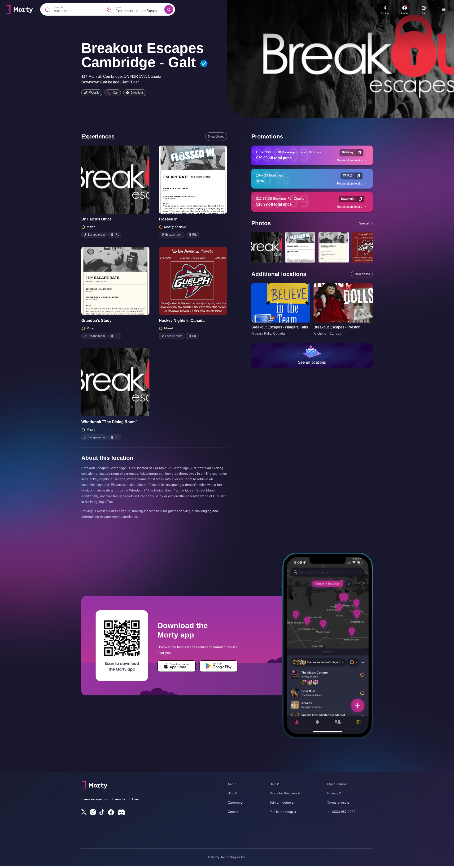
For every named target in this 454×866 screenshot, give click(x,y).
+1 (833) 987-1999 (341, 812)
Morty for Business (283, 793)
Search (58, 7)
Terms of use (337, 802)
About (232, 784)
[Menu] (443, 9)
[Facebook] (111, 812)
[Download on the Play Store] (218, 666)
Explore (385, 13)
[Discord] (121, 812)
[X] (84, 811)
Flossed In (168, 219)
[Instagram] (93, 812)
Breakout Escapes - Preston (337, 327)
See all (364, 223)
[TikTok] (102, 812)
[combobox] (139, 11)
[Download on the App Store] (176, 666)
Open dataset (337, 784)
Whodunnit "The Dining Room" (109, 422)
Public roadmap (281, 812)
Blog (231, 793)
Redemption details (349, 160)
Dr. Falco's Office (96, 219)
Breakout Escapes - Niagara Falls (279, 327)
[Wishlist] (109, 179)
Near (118, 7)
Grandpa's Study (96, 321)
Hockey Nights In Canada (182, 321)
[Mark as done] (122, 179)
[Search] (168, 9)
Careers (234, 802)
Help (273, 784)
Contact (233, 812)
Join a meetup (280, 802)
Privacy (332, 793)
